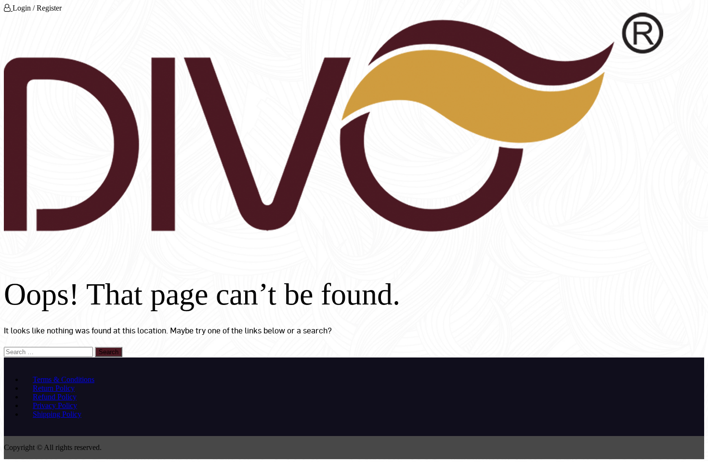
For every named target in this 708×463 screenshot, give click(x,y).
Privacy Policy (55, 405)
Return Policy (54, 388)
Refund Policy (55, 397)
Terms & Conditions (63, 379)
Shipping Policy (57, 414)
